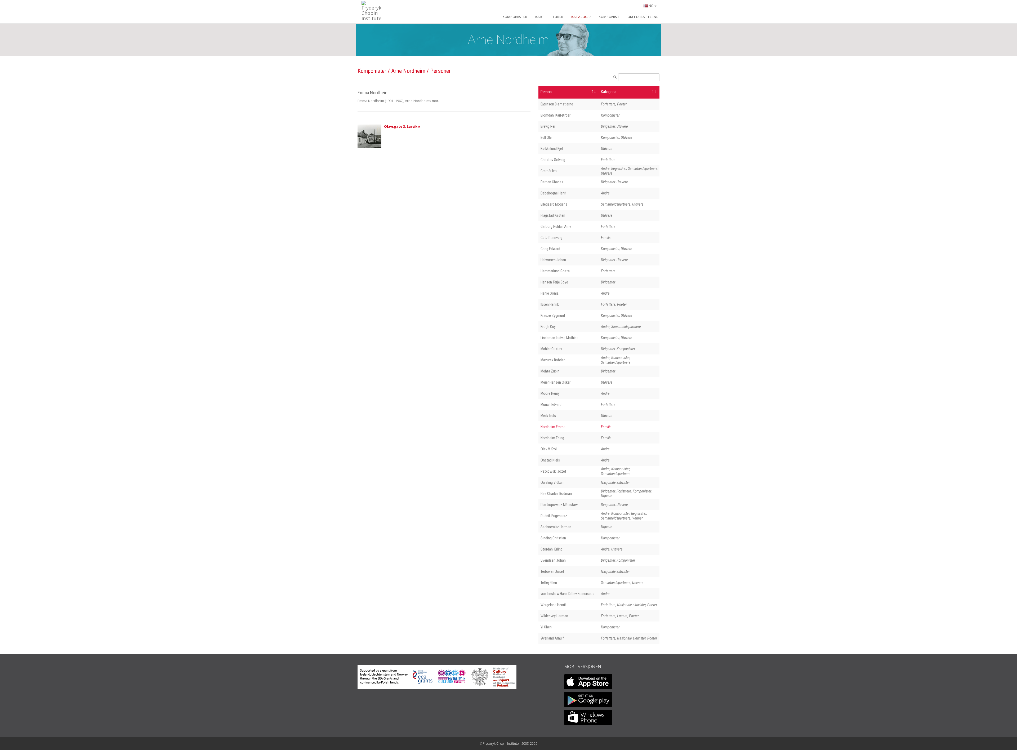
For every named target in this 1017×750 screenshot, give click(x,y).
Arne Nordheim (408, 71)
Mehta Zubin (550, 371)
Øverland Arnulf (552, 638)
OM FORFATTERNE (642, 16)
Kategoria (608, 92)
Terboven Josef (552, 571)
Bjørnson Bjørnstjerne (557, 104)
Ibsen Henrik (550, 304)
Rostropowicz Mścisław (559, 505)
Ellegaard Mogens (554, 204)
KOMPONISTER (514, 16)
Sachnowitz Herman (556, 527)
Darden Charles (552, 182)
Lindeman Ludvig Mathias (559, 338)
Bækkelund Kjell (552, 149)
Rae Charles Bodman (556, 493)
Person (546, 92)
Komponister (372, 71)
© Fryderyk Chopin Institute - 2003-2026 (508, 743)
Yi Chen (546, 627)
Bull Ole (546, 137)
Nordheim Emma (553, 427)
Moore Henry (550, 393)
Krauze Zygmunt (553, 315)
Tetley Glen (549, 582)
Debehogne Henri (553, 193)
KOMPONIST (609, 16)
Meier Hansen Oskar (555, 382)
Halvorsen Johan (553, 260)
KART (539, 16)
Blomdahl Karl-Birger (555, 115)
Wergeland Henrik (554, 605)
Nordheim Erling (552, 438)
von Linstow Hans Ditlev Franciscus (567, 594)
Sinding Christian (553, 538)
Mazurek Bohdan (553, 360)
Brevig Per (548, 126)
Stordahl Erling (552, 549)
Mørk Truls (548, 416)
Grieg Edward (550, 249)
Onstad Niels (550, 460)
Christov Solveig (553, 160)
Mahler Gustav (551, 349)
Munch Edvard (551, 404)
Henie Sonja (550, 293)
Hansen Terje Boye (554, 282)
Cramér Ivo (549, 171)
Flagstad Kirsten (553, 215)
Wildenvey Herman (554, 616)
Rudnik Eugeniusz (554, 516)
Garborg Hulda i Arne (556, 226)
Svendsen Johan (553, 560)
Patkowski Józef (553, 471)
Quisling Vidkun (552, 482)
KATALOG (579, 16)
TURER (557, 16)
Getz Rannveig (551, 238)
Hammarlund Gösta (555, 271)
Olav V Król (549, 449)
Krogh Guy (548, 327)
